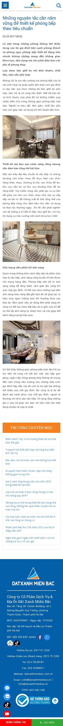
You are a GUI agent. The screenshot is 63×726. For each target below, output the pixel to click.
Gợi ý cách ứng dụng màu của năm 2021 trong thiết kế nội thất (28, 483)
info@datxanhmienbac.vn (33, 684)
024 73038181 (35, 662)
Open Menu (5, 5)
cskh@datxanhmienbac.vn (36, 679)
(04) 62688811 (36, 668)
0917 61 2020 (42, 650)
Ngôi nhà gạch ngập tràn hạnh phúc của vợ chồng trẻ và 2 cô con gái (29, 539)
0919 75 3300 (51, 656)
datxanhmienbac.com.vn (38, 673)
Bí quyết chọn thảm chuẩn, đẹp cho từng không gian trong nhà (28, 472)
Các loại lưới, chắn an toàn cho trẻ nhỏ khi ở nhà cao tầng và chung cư (30, 518)
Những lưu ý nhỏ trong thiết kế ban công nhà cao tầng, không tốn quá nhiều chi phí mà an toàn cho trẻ (30, 506)
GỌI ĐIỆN (49, 722)
